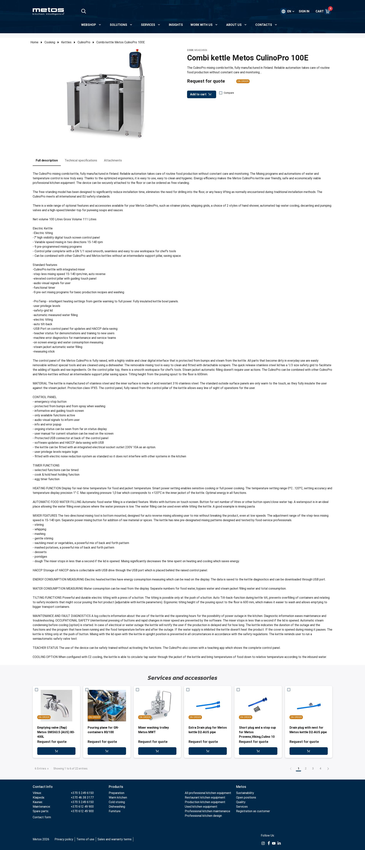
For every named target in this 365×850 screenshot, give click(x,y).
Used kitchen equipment (201, 806)
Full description (47, 160)
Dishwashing (117, 806)
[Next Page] (328, 768)
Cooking (49, 42)
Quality (240, 802)
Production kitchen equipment (205, 802)
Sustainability (245, 793)
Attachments (113, 160)
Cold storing (117, 802)
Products (116, 787)
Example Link (263, 843)
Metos (241, 787)
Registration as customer (253, 811)
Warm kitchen (118, 797)
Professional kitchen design (203, 816)
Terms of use (85, 839)
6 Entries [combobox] (40, 768)
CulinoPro (84, 42)
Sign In (304, 11)
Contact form (42, 817)
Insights (176, 25)
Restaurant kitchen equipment (205, 797)
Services (242, 806)
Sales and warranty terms (115, 839)
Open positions (246, 797)
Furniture (115, 811)
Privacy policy (64, 839)
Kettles (66, 42)
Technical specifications (81, 160)
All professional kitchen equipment (208, 793)
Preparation (116, 793)
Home (34, 42)
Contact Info (43, 787)
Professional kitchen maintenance (207, 811)
